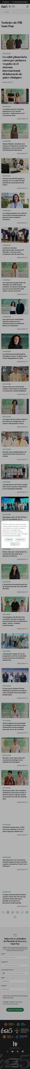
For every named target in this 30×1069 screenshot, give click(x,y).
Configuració (9, 539)
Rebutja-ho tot (15, 544)
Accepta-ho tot (20, 539)
